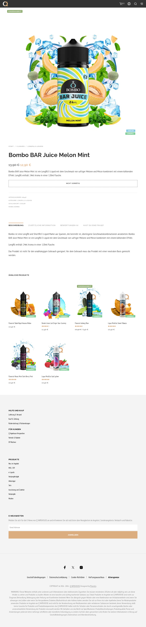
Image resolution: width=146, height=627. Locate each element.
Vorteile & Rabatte (14, 438)
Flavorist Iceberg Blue (82, 323)
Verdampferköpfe (14, 476)
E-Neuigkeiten (16, 516)
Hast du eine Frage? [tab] (93, 225)
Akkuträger (12, 481)
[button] (122, 3)
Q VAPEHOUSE (75, 586)
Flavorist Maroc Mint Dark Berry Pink (21, 376)
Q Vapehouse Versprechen (17, 433)
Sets (10, 485)
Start (11, 146)
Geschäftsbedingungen (36, 577)
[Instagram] (81, 567)
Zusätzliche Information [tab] (41, 225)
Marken (11, 498)
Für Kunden (15, 429)
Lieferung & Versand (15, 414)
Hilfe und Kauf (16, 410)
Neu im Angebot (14, 463)
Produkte (14, 459)
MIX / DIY (12, 468)
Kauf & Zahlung (14, 419)
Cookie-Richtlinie (78, 577)
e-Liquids (21, 146)
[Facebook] (64, 567)
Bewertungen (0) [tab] (69, 225)
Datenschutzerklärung (58, 577)
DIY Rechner (12, 442)
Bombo (17, 207)
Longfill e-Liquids (35, 146)
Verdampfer (12, 494)
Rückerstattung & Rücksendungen (19, 423)
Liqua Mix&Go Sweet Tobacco (117, 323)
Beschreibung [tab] (16, 225)
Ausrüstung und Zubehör (17, 490)
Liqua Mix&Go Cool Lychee (50, 376)
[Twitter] (73, 567)
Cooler (22, 203)
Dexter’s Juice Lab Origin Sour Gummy (54, 323)
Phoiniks (93, 586)
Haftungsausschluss (96, 577)
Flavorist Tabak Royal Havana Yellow (20, 323)
